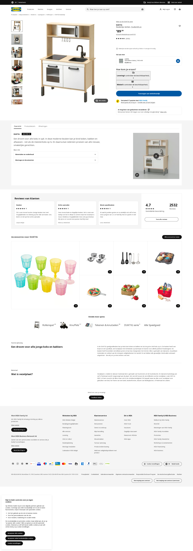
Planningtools (66, 428)
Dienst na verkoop (100, 428)
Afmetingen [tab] (42, 126)
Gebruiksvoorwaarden (107, 474)
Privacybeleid (85, 474)
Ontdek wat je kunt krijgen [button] (146, 102)
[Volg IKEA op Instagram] (17, 463)
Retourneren (98, 424)
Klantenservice (99, 420)
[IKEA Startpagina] (16, 9)
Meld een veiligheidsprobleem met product (105, 452)
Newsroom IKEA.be (130, 435)
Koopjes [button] (49, 9)
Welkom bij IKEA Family (161, 420)
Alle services (66, 431)
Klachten (179, 474)
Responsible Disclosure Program (146, 474)
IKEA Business (158, 450)
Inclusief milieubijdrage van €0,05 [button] (126, 34)
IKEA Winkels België (68, 420)
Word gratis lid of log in (128, 102)
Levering (65, 435)
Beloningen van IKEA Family (163, 428)
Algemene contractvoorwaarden (125, 474)
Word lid (156, 424)
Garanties (97, 435)
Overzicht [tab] (17, 126)
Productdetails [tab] (29, 126)
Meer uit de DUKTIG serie (124, 22)
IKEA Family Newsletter (161, 439)
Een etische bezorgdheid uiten (166, 474)
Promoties (157, 435)
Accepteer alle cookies (15, 533)
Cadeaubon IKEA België (70, 450)
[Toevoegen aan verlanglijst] (180, 26)
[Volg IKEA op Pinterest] (22, 463)
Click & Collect (67, 439)
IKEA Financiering (159, 447)
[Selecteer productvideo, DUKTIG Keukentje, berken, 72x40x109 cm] (17, 39)
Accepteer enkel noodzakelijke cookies (20, 538)
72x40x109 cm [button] (136, 27)
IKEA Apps (127, 439)
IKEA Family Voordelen (161, 431)
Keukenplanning (67, 443)
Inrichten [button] (59, 9)
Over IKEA (127, 420)
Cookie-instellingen (14, 543)
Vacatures (127, 428)
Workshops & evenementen (163, 443)
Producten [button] (30, 9)
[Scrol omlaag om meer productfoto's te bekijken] (16, 104)
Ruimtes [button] (40, 9)
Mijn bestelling (99, 431)
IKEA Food (127, 424)
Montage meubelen (68, 447)
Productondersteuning (101, 447)
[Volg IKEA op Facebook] (13, 463)
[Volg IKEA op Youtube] (27, 463)
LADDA (127, 59)
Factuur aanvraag (100, 443)
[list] (76, 213)
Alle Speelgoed (152, 325)
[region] (68, 62)
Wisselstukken (99, 439)
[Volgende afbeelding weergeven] (106, 62)
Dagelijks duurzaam (130, 431)
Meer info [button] (163, 112)
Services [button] (68, 9)
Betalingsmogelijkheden (70, 424)
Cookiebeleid (95, 474)
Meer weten (15, 425)
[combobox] (113, 9)
